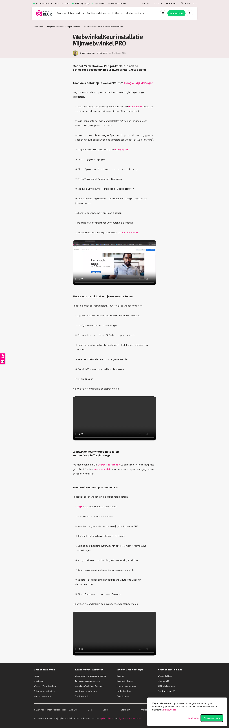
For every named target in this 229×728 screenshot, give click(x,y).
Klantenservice (134, 13)
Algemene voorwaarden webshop (90, 676)
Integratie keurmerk (55, 26)
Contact (158, 3)
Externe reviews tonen (127, 686)
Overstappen (123, 696)
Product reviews (124, 691)
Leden (36, 676)
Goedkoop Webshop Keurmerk (89, 686)
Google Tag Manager (138, 83)
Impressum (146, 710)
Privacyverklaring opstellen (87, 681)
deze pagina (135, 106)
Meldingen (38, 681)
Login (80, 506)
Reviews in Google (125, 681)
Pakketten (117, 13)
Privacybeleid (169, 709)
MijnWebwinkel (73, 26)
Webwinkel (38, 26)
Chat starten (165, 691)
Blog (90, 710)
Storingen (125, 710)
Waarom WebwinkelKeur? (46, 686)
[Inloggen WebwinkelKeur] (190, 13)
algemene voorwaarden (130, 718)
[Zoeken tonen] (163, 13)
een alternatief (102, 469)
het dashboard (130, 232)
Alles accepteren (212, 718)
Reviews (120, 676)
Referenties (171, 3)
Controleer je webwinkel (86, 691)
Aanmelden (176, 13)
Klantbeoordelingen (97, 13)
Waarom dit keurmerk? (69, 13)
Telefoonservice (82, 696)
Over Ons (145, 3)
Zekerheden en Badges (44, 691)
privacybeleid (107, 718)
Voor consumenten (43, 696)
